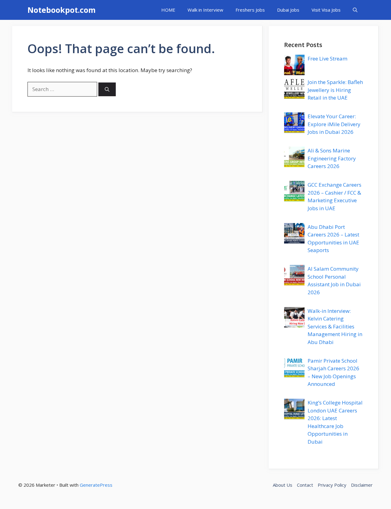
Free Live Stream (327, 58)
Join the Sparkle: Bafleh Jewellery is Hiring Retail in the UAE (335, 90)
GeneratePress (96, 485)
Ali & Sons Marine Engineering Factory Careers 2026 (332, 158)
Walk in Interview (205, 10)
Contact (305, 485)
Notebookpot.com (61, 10)
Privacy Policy (332, 485)
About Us (282, 485)
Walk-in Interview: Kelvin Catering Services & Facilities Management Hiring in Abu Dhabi (335, 326)
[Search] (107, 89)
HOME (168, 10)
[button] (355, 10)
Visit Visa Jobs (326, 10)
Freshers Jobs (250, 10)
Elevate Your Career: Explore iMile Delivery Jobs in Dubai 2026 (334, 124)
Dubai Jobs (288, 10)
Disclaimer (362, 485)
